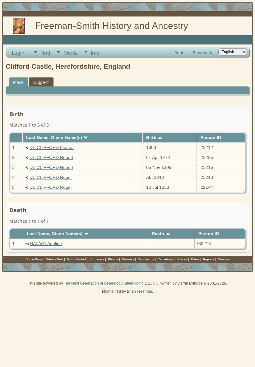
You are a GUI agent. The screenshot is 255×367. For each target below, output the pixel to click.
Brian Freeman (139, 291)
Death (158, 233)
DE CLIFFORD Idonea (52, 147)
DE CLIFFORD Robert (51, 157)
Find (45, 52)
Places (182, 259)
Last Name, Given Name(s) (54, 137)
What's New (54, 259)
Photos (113, 259)
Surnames (97, 259)
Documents (146, 259)
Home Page (34, 259)
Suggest (40, 82)
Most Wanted (76, 259)
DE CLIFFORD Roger (51, 177)
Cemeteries (166, 259)
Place (18, 82)
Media (70, 52)
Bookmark (202, 52)
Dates (195, 259)
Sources (224, 259)
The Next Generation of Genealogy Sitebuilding (104, 283)
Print (178, 52)
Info (95, 52)
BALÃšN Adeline (46, 243)
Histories (128, 259)
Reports (208, 259)
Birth (152, 137)
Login (18, 52)
